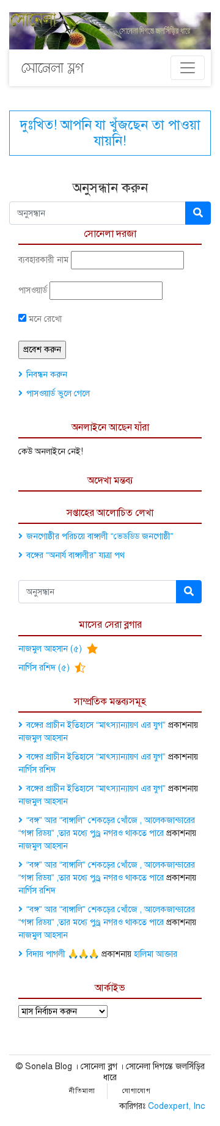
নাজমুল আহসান (43, 738)
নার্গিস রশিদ (37, 770)
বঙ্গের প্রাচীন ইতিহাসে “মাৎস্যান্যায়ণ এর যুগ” (96, 725)
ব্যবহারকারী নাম (43, 260)
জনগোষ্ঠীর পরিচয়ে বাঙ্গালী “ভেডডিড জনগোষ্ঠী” (100, 536)
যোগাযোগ (136, 1091)
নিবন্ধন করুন (46, 374)
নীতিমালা (82, 1091)
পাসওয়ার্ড (32, 290)
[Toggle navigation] (187, 68)
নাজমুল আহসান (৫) (51, 649)
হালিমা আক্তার (155, 954)
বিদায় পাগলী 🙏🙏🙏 (62, 954)
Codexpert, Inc (176, 1106)
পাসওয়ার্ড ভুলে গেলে (58, 393)
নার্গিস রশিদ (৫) (45, 668)
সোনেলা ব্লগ (52, 68)
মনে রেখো (44, 319)
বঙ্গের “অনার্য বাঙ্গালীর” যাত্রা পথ (75, 555)
